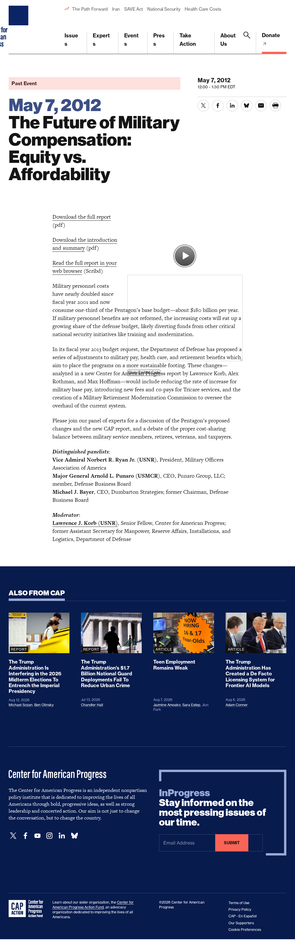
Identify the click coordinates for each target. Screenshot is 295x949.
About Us (228, 39)
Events (131, 39)
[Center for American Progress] (19, 27)
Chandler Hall (92, 705)
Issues (71, 39)
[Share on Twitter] (203, 105)
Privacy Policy (239, 909)
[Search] (246, 42)
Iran (116, 9)
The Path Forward (90, 9)
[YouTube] (37, 835)
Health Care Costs (203, 9)
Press (159, 39)
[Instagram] (49, 835)
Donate (271, 35)
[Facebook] (25, 835)
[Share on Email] (261, 105)
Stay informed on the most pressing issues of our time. (212, 807)
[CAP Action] (28, 908)
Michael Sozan (21, 705)
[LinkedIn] (61, 835)
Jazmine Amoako (167, 705)
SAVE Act (133, 9)
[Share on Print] (275, 105)
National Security (163, 9)
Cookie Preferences (244, 929)
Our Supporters (241, 923)
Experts (101, 39)
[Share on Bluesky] (246, 105)
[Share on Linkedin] (232, 105)
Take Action (187, 39)
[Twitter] (13, 835)
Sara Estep (191, 705)
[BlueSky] (74, 835)
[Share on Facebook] (218, 105)
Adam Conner (237, 705)
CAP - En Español (242, 916)
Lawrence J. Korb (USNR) (85, 523)
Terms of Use (238, 903)
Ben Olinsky (44, 705)
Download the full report (81, 217)
